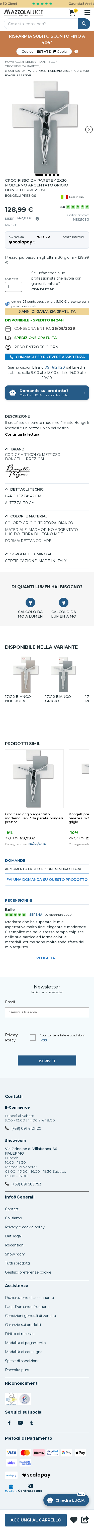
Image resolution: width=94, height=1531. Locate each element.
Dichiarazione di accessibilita (29, 1297)
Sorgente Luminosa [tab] (30, 554)
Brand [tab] (17, 449)
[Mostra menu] (87, 13)
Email (10, 1002)
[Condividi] (85, 1520)
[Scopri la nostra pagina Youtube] (20, 1423)
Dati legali (13, 1236)
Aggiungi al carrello (36, 1520)
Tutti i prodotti (17, 1263)
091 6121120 (55, 367)
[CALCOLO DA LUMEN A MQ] (63, 602)
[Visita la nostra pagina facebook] (9, 1423)
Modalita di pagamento (25, 1343)
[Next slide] (89, 129)
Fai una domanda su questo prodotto (47, 879)
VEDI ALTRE (47, 958)
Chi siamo (13, 1218)
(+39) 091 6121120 (26, 1128)
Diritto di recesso (20, 1334)
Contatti (14, 1096)
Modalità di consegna (23, 1352)
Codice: (44, 51)
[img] (37, 219)
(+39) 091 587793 (26, 1184)
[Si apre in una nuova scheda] (11, 1400)
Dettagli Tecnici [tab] (27, 489)
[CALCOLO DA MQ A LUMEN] (30, 602)
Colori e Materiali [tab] (29, 516)
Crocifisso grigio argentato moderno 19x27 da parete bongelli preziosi (34, 818)
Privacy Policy (11, 1037)
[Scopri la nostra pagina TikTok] (31, 1423)
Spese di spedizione (22, 1361)
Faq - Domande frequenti (27, 1306)
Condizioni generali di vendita (30, 1315)
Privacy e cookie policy (25, 1227)
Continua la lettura (22, 434)
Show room (15, 1254)
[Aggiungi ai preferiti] (73, 1520)
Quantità (12, 279)
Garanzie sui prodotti (23, 1324)
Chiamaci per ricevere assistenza (50, 357)
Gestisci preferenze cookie (28, 1272)
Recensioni (14, 1245)
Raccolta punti (17, 1370)
